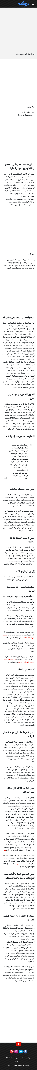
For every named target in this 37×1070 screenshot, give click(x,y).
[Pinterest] (12, 1051)
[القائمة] (33, 4)
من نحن (28, 1058)
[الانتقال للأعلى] (18, 1044)
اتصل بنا (22, 1058)
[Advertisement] (18, 31)
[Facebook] (25, 1051)
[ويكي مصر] (23, 4)
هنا (5, 850)
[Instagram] (16, 1051)
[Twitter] (21, 1051)
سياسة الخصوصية (20, 864)
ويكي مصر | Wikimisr (12, 1058)
